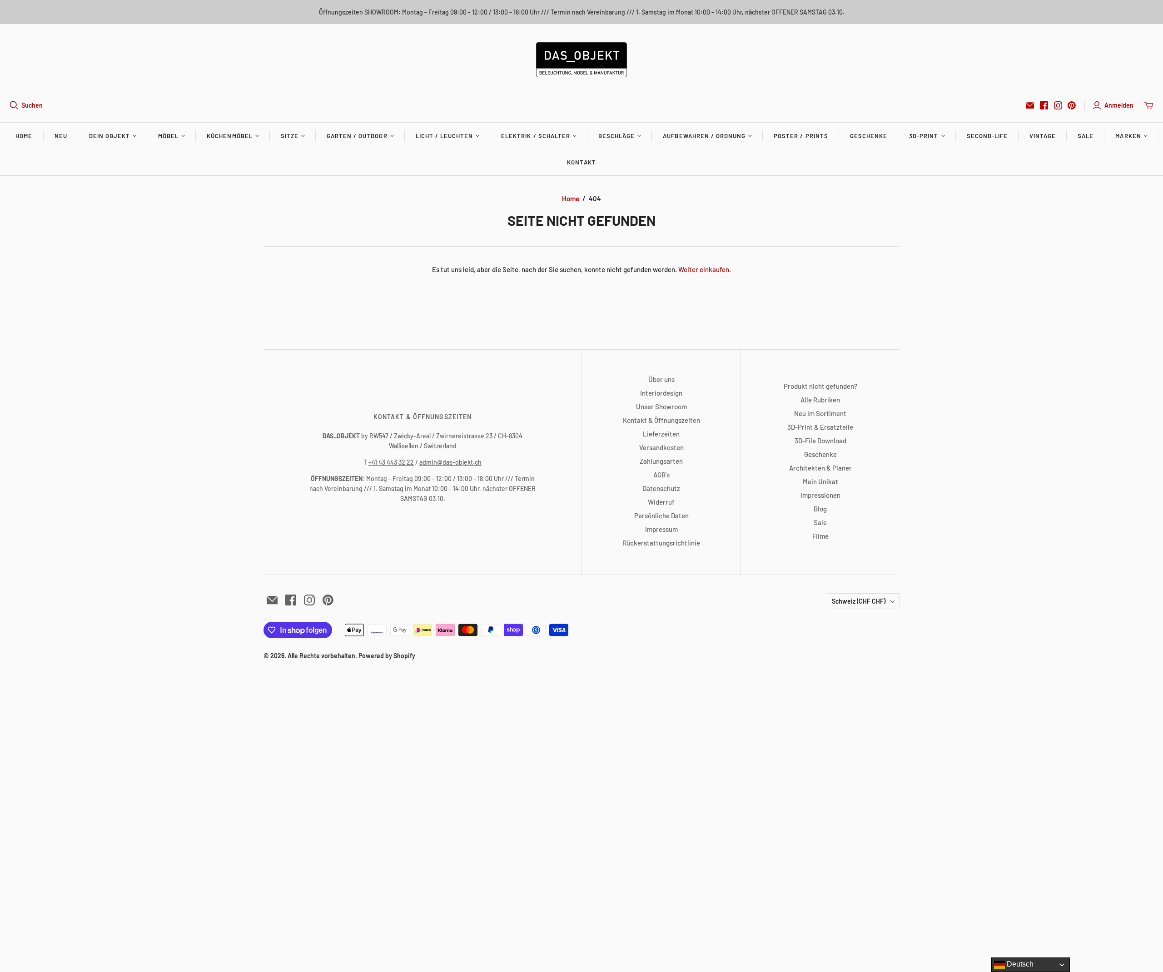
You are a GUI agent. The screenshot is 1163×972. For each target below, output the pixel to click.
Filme (820, 536)
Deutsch (1019, 964)
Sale (1085, 135)
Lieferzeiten (661, 434)
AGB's (661, 475)
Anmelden (1118, 105)
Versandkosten (661, 447)
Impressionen (820, 495)
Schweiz (858, 601)
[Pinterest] (1072, 105)
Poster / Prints (801, 135)
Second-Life (987, 135)
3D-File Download (820, 440)
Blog (820, 509)
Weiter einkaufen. (704, 269)
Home (23, 135)
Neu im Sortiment (820, 413)
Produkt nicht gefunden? (820, 386)
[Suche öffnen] (14, 105)
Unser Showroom (661, 406)
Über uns (661, 379)
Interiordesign (661, 393)
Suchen (32, 105)
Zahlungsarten (661, 461)
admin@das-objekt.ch (450, 462)
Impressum (661, 529)
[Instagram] (1058, 105)
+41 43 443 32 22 (391, 462)
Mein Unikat (820, 481)
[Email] (1030, 105)
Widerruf (661, 502)
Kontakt (581, 162)
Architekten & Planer (820, 468)
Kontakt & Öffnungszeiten (661, 420)
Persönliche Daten (661, 515)
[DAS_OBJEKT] (581, 59)
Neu (61, 135)
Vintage (1042, 135)
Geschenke (868, 135)
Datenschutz (661, 488)
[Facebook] (1044, 105)
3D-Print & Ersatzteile (820, 427)
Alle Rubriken (820, 400)
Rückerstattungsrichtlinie (661, 543)
